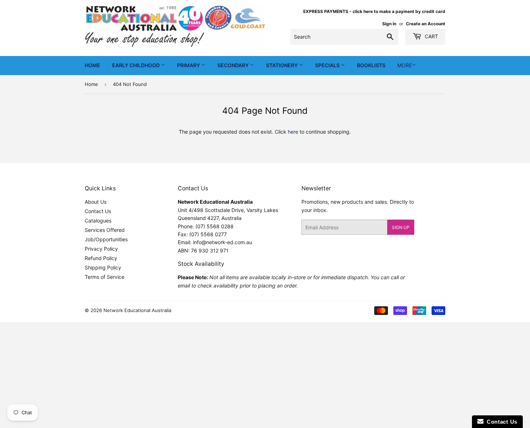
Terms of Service (104, 277)
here (293, 132)
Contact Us (98, 211)
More (404, 65)
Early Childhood (136, 65)
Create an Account (425, 23)
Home (92, 65)
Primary (189, 65)
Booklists (371, 65)
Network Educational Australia (137, 310)
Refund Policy (101, 258)
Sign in (389, 23)
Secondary (233, 65)
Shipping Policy (103, 267)
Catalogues (98, 220)
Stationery (282, 65)
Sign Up (401, 227)
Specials (328, 65)
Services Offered (105, 230)
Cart (430, 36)
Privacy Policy (101, 249)
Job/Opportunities (106, 239)
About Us (95, 202)
